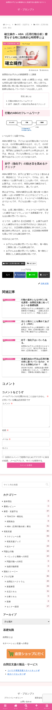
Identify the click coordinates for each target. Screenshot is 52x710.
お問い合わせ (26, 702)
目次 (23, 96)
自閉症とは (8, 637)
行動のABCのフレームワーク (20, 101)
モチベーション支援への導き (16, 643)
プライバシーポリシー (13, 698)
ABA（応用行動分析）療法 (14, 263)
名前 (5, 430)
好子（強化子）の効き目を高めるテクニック (27, 104)
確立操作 (32, 263)
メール (6, 439)
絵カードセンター (15, 674)
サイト (5, 448)
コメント (7, 403)
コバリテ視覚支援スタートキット (22, 670)
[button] (44, 275)
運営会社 (38, 698)
